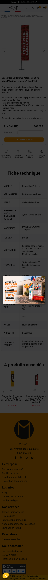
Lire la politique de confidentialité (14, 569)
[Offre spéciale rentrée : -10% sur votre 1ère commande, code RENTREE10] (24, 290)
